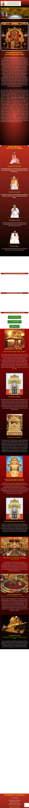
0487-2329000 (16, 807)
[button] (26, 4)
